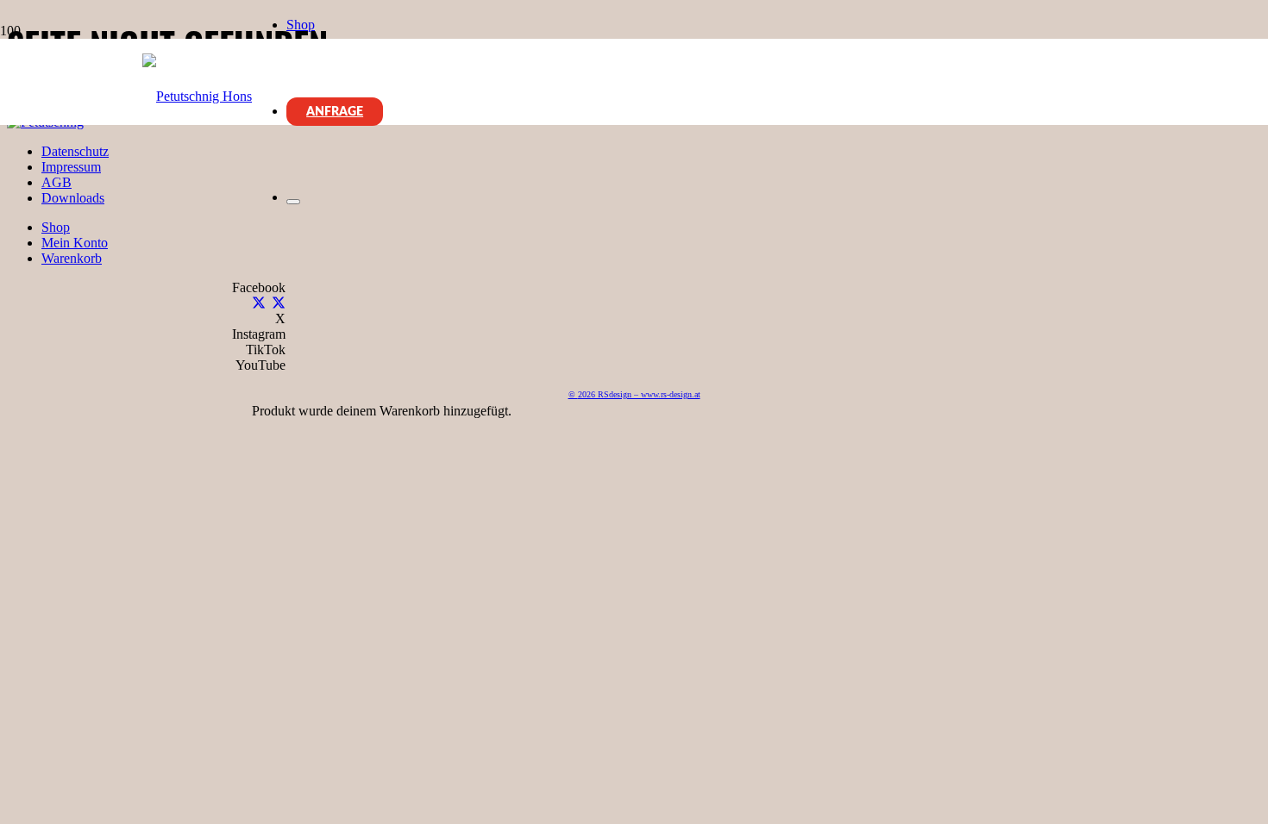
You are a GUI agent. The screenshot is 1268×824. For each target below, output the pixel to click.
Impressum (71, 166)
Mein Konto (74, 242)
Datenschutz (75, 151)
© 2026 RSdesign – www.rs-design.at (634, 394)
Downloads (72, 197)
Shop (55, 227)
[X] (259, 304)
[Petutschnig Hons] (197, 96)
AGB (56, 182)
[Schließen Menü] (293, 201)
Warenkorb (71, 258)
